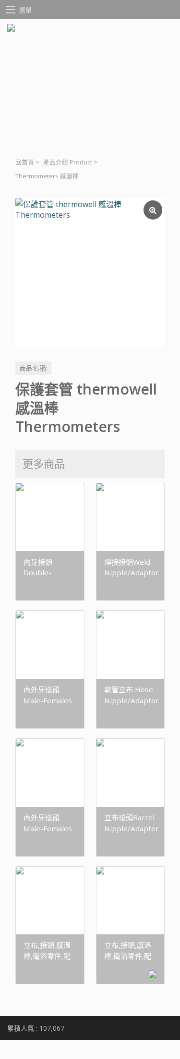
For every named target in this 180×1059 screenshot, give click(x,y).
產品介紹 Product (67, 162)
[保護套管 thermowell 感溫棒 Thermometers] (90, 272)
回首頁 (24, 162)
